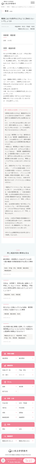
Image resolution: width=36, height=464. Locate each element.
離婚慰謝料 (5, 417)
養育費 (21, 386)
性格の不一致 (6, 370)
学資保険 (21, 408)
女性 (20, 429)
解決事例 (21, 358)
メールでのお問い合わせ (29, 460)
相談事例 (5, 358)
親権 (3, 386)
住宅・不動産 (23, 403)
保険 (3, 412)
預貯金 (4, 408)
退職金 (21, 412)
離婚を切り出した (7, 441)
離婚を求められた (24, 441)
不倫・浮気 (22, 370)
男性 (3, 429)
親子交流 (5, 391)
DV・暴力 (5, 375)
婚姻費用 (21, 417)
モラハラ (21, 375)
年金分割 (5, 403)
